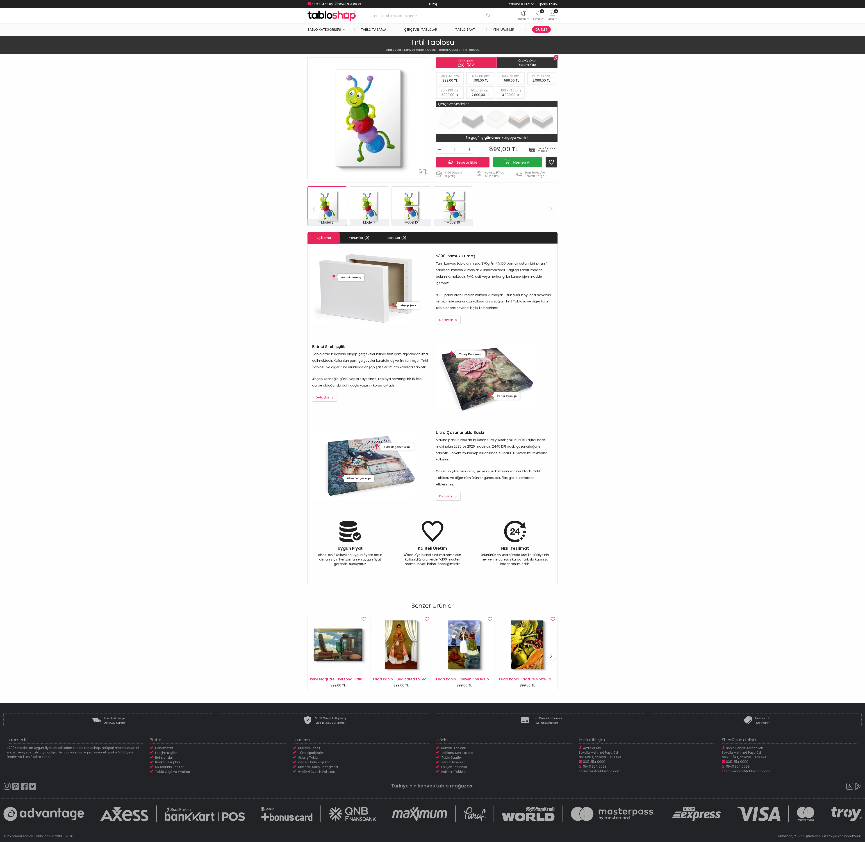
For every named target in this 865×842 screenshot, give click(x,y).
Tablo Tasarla (373, 29)
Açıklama (323, 238)
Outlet (541, 29)
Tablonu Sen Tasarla (457, 752)
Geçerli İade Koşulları (314, 762)
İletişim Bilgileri (166, 752)
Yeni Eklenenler (453, 762)
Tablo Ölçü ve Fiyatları (172, 771)
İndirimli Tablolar (454, 771)
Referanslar (164, 757)
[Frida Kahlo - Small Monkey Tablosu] (527, 644)
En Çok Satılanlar (454, 767)
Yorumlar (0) (359, 238)
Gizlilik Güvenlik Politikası (316, 771)
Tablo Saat (465, 29)
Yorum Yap (527, 64)
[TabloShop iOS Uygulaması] (849, 787)
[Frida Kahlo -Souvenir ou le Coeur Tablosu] (401, 644)
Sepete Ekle (466, 162)
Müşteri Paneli (309, 748)
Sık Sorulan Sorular (169, 767)
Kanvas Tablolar (453, 748)
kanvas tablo (433, 786)
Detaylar (446, 320)
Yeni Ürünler (503, 29)
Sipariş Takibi (548, 4)
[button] (314, 656)
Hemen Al (521, 162)
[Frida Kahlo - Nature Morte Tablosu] (464, 644)
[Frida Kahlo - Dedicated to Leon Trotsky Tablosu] (338, 644)
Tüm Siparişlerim (311, 752)
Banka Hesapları (167, 762)
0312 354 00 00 (322, 4)
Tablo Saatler (451, 757)
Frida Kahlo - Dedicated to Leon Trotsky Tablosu (352, 679)
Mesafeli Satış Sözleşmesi (318, 767)
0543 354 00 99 (350, 4)
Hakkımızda (164, 748)
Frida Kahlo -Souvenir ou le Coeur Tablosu (409, 679)
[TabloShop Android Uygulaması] (858, 787)
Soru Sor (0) (396, 238)
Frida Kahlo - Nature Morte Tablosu (467, 679)
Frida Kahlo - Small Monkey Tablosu (530, 679)
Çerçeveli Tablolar (420, 29)
